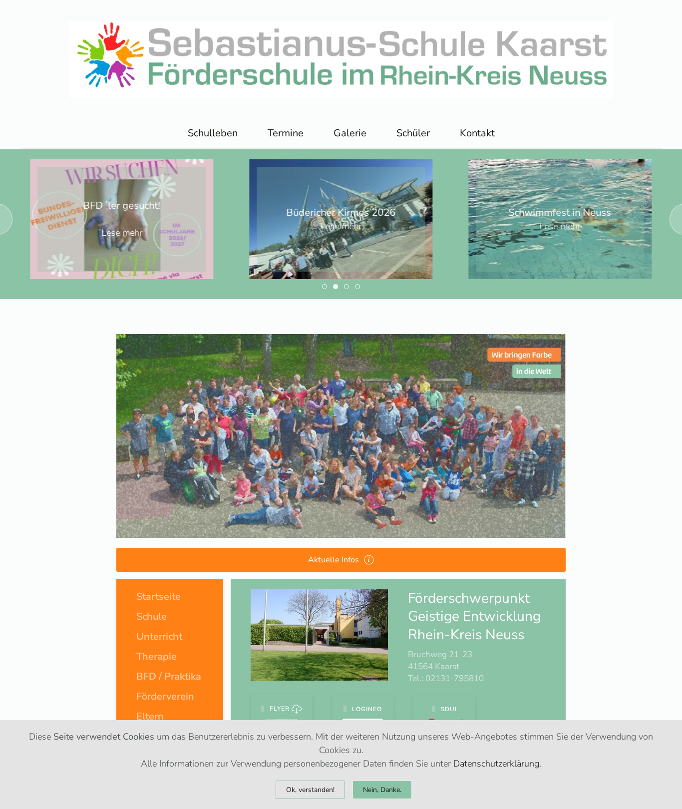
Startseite (158, 596)
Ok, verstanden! (310, 790)
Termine (286, 133)
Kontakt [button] (477, 133)
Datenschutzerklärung (496, 764)
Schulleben (213, 133)
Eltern (150, 716)
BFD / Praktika (168, 676)
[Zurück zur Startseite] (341, 59)
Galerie (350, 133)
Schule (151, 616)
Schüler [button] (413, 133)
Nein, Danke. (382, 790)
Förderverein (165, 696)
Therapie (156, 656)
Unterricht (159, 636)
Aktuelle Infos (333, 559)
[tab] (324, 286)
